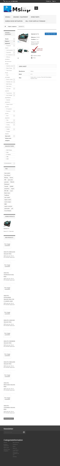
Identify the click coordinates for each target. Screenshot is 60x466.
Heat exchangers (7, 76)
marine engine (7, 201)
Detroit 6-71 (6, 228)
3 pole (11, 190)
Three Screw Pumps (8, 71)
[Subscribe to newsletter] (23, 432)
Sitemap (15, 456)
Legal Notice (15, 450)
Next (18, 58)
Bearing (6, 177)
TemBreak (6, 195)
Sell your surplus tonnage (35, 21)
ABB (7, 156)
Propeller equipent (7, 132)
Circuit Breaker (7, 210)
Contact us (48, 1)
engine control (7, 199)
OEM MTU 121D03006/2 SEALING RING (9, 407)
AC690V (11, 186)
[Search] (36, 8)
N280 (5, 204)
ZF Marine (8, 154)
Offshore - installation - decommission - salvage (8, 60)
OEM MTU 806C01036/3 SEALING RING (9, 384)
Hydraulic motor (9, 122)
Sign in (54, 1)
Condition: (33, 39)
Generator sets (9, 81)
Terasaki (6, 186)
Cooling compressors (8, 126)
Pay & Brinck (7, 175)
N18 (5, 179)
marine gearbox (9, 50)
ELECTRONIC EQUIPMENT (8, 96)
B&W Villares (9, 84)
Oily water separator (8, 89)
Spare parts (35, 17)
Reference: (33, 37)
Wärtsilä (12, 182)
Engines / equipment (20, 17)
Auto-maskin (7, 173)
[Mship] (12, 9)
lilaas (7, 152)
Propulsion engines (8, 46)
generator (6, 182)
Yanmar (11, 177)
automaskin (7, 208)
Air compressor (9, 54)
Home (14, 446)
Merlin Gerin (7, 193)
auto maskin (7, 197)
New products (9, 237)
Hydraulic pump (9, 66)
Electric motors (9, 79)
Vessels (7, 17)
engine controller (8, 206)
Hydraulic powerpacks (7, 101)
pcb (12, 208)
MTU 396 (6, 190)
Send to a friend (37, 55)
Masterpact (6, 184)
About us (15, 448)
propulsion (6, 188)
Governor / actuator (8, 112)
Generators (8, 52)
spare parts (10, 179)
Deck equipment (7, 116)
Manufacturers (9, 146)
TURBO (8, 129)
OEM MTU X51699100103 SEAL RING (9, 274)
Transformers (9, 93)
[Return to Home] (5, 26)
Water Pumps (9, 68)
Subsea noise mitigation (8, 139)
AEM (7, 159)
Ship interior (8, 86)
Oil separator (9, 108)
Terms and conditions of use (16, 453)
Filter (7, 120)
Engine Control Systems (9, 105)
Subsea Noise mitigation (13, 21)
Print (34, 57)
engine (12, 188)
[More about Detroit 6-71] (7, 223)
